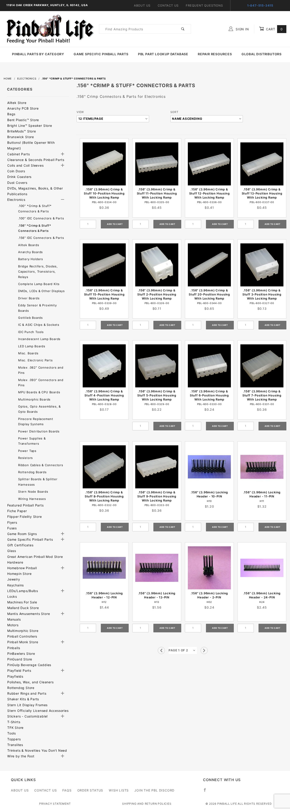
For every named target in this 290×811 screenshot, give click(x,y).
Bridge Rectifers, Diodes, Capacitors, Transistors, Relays (38, 271)
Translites (15, 745)
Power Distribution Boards (39, 431)
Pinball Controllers (22, 636)
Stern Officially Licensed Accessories (38, 711)
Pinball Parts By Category (38, 54)
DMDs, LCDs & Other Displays (41, 291)
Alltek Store (17, 103)
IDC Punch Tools (31, 332)
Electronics (16, 200)
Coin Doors (16, 171)
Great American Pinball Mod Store (35, 557)
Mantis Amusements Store (28, 614)
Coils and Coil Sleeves (25, 165)
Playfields (15, 676)
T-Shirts (13, 722)
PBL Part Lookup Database (163, 54)
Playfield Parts (19, 670)
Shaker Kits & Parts (23, 699)
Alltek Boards (28, 245)
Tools (11, 733)
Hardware (15, 562)
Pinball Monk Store (22, 642)
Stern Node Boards (33, 491)
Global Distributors (262, 54)
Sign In (241, 29)
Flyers (12, 522)
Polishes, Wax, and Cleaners (30, 682)
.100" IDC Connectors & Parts (41, 218)
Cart (274, 29)
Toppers (14, 739)
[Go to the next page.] (204, 650)
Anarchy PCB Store (23, 108)
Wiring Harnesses (32, 499)
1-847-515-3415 (260, 5)
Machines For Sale (22, 602)
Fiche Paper (17, 511)
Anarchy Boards (30, 252)
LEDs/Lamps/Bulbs (22, 591)
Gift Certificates (20, 545)
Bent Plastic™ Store (23, 120)
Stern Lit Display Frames (27, 705)
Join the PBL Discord (154, 790)
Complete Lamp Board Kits (39, 284)
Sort (174, 112)
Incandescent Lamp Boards (39, 339)
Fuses (12, 528)
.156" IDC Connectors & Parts (41, 238)
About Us (142, 5)
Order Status (90, 790)
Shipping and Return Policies (146, 803)
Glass (11, 551)
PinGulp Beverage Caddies (29, 665)
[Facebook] (206, 791)
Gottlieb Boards (30, 317)
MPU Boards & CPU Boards (39, 392)
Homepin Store (19, 574)
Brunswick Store (20, 137)
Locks (12, 596)
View (80, 112)
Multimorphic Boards (34, 399)
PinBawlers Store (21, 653)
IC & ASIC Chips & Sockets (38, 324)
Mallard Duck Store (23, 608)
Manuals (14, 619)
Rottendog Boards (32, 472)
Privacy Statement (55, 803)
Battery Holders (30, 259)
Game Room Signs (22, 534)
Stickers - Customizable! (27, 716)
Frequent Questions (204, 5)
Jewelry (13, 579)
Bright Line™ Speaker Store (29, 125)
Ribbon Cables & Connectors (40, 465)
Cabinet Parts (18, 154)
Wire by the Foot (20, 756)
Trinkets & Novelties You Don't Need (37, 750)
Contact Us (168, 5)
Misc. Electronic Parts (35, 360)
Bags (11, 114)
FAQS (66, 790)
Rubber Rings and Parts (26, 693)
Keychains (15, 585)
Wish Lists (119, 790)
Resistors (25, 458)
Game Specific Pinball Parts (101, 54)
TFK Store (15, 727)
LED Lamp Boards (31, 346)
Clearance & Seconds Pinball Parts (35, 160)
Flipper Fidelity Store (24, 516)
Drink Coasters (19, 177)
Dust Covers (17, 183)
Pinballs (13, 648)
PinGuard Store (19, 659)
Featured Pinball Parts (25, 505)
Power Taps (27, 451)
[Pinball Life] (49, 29)
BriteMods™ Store (21, 131)
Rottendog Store (20, 688)
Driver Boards (28, 298)
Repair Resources (215, 54)
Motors (13, 625)
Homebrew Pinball (22, 568)
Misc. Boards (28, 353)
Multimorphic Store (22, 631)
